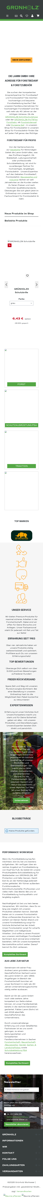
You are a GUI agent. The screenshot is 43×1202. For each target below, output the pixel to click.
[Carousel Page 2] (20, 67)
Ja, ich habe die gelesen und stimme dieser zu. (22, 1117)
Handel (22, 1045)
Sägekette (15, 150)
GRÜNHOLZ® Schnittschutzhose (21, 117)
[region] (21, 45)
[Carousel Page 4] (25, 67)
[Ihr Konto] (32, 16)
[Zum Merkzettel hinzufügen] (27, 275)
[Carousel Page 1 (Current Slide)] (17, 67)
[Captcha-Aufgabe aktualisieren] (36, 1096)
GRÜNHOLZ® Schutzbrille (21, 291)
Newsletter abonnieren (17, 1124)
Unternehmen (21, 800)
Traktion (21, 466)
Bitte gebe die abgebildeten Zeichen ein (17, 1103)
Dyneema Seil (17, 125)
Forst (21, 384)
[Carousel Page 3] (23, 67)
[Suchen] (21, 16)
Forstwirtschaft (12, 1042)
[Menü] (7, 16)
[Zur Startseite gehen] (23, 8)
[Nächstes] (36, 284)
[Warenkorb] (38, 16)
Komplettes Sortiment (15, 954)
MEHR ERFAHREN (21, 60)
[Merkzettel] (27, 16)
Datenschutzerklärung (18, 1117)
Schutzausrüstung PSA (21, 425)
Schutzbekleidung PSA (16, 1050)
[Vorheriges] (6, 284)
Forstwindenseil (29, 122)
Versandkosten (24, 1191)
